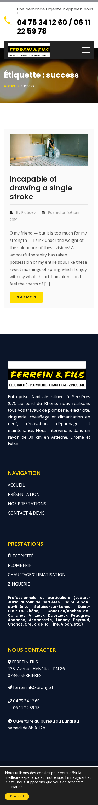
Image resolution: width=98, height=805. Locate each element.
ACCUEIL (16, 485)
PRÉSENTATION (24, 494)
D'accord (17, 796)
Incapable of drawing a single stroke (41, 188)
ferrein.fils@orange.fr (33, 687)
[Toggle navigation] (86, 49)
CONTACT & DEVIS (26, 513)
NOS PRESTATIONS (27, 504)
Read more (26, 297)
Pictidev (28, 212)
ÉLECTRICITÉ (20, 556)
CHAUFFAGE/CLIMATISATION (37, 574)
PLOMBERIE (19, 565)
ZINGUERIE (19, 584)
